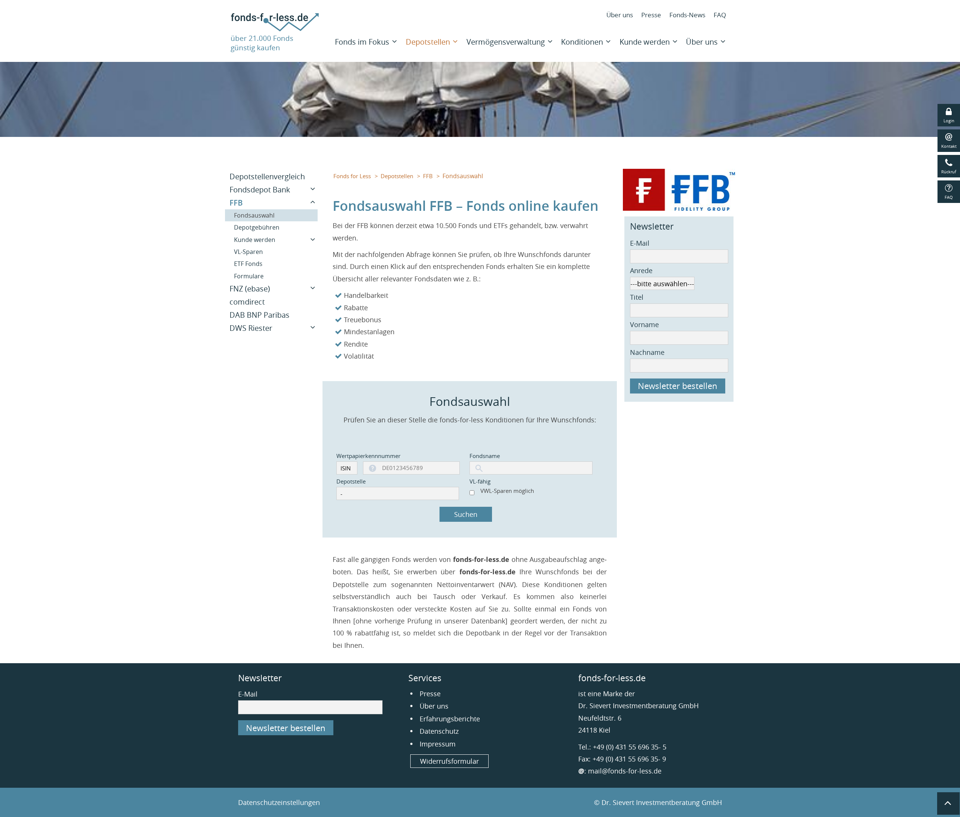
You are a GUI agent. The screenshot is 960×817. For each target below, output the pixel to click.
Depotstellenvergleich (267, 176)
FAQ (720, 15)
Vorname (644, 324)
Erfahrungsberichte (450, 718)
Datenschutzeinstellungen (279, 802)
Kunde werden (645, 42)
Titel (637, 297)
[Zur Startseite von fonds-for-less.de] (275, 28)
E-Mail (640, 243)
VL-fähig (480, 481)
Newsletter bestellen (677, 385)
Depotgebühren (256, 227)
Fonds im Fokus (362, 42)
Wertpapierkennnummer (345, 456)
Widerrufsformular (449, 761)
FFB (428, 176)
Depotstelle (351, 481)
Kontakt (949, 146)
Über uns (619, 15)
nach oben (948, 803)
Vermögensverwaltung (505, 42)
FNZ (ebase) (250, 289)
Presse (651, 15)
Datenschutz (439, 731)
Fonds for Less (352, 176)
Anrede (641, 270)
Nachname (647, 352)
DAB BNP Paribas (260, 315)
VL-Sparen (248, 252)
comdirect (247, 302)
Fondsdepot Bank (260, 190)
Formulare (249, 276)
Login (949, 120)
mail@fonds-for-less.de (625, 770)
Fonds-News (687, 15)
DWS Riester (251, 328)
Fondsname (485, 456)
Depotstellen (428, 42)
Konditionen (582, 42)
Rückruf (948, 171)
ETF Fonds (248, 264)
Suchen (465, 514)
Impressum (438, 743)
